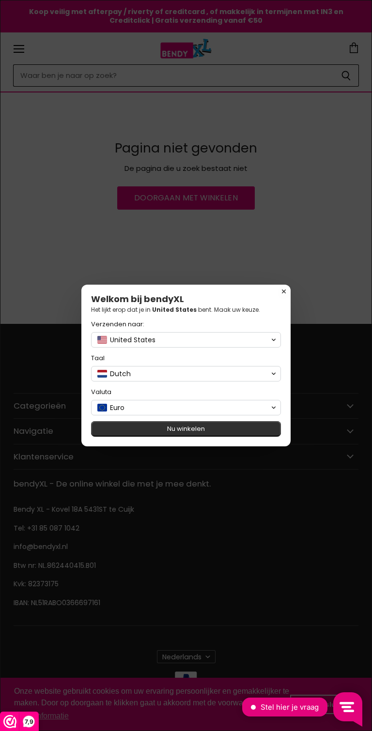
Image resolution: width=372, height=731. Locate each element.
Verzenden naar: (117, 324)
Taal (98, 358)
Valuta (101, 392)
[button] (186, 340)
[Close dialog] (284, 291)
